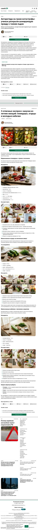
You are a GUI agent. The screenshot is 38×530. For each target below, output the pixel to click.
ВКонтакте (26, 84)
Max (4, 36)
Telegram (26, 36)
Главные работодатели (19, 39)
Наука (21, 460)
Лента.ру (7, 87)
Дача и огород (8, 118)
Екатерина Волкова (8, 122)
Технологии (22, 467)
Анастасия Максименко (9, 31)
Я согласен (26, 526)
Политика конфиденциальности (29, 527)
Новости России (3, 108)
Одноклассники (34, 84)
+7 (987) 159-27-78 (18, 503)
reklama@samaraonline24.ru (18, 505)
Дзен (11, 36)
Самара (2, 16)
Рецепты (3, 118)
